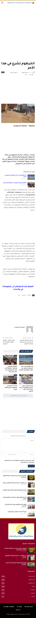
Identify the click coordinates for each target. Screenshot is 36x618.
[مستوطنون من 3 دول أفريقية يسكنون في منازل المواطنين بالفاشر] (31, 177)
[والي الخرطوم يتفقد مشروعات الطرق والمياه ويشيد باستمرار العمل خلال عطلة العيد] (31, 499)
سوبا (19, 295)
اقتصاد (33, 593)
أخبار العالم (32, 580)
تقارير (3, 72)
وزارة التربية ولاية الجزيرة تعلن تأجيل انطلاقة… (14, 490)
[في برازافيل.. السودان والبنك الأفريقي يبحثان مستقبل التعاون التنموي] (31, 485)
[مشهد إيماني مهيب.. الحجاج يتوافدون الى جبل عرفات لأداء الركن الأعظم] (26, 379)
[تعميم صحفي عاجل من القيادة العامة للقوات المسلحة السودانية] (31, 477)
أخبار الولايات (31, 583)
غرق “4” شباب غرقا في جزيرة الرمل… (16, 511)
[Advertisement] (22, 17)
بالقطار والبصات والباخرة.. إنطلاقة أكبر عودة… (14, 182)
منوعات (32, 590)
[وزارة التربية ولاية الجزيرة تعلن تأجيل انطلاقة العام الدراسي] (31, 492)
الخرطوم (29, 295)
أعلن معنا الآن (29, 606)
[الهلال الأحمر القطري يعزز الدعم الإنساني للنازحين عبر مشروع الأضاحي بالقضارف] (31, 506)
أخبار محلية (32, 576)
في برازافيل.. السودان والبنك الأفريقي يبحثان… (14, 483)
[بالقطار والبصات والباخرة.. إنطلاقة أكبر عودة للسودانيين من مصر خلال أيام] (31, 184)
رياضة (33, 596)
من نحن (18, 610)
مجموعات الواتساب (8, 606)
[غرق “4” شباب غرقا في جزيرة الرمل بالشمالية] (31, 513)
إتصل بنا (19, 606)
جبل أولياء (24, 295)
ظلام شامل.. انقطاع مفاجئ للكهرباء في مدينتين (8, 342)
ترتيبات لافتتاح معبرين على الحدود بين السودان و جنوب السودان (26, 342)
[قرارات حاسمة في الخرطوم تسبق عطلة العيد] (10, 379)
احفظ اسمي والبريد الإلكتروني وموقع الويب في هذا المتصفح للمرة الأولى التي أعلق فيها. (19, 461)
